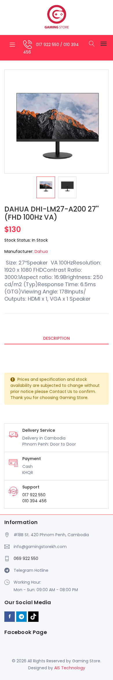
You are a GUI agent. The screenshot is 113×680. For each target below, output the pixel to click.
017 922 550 (48, 44)
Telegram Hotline (31, 570)
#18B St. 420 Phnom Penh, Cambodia (51, 535)
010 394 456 (34, 501)
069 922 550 (26, 558)
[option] (46, 187)
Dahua (41, 251)
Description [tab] (56, 338)
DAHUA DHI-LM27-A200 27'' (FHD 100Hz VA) (51, 213)
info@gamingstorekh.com (40, 546)
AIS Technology (69, 668)
